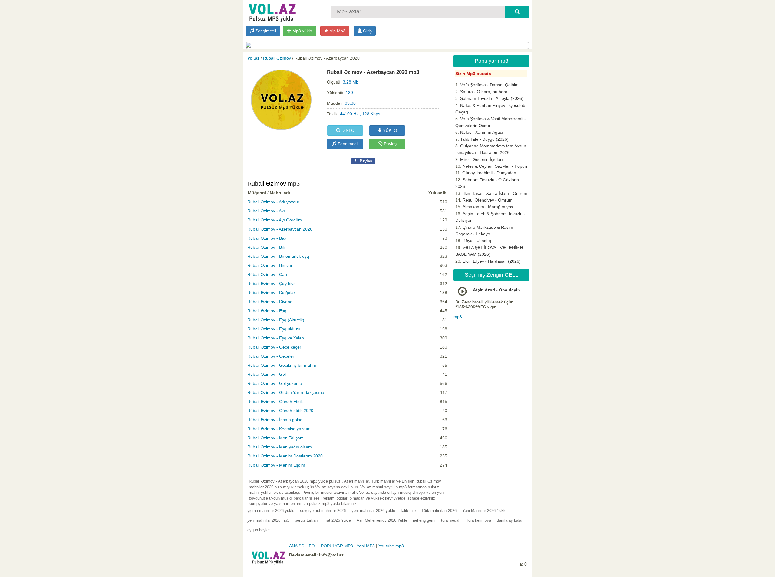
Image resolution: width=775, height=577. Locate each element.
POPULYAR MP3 (337, 545)
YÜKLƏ (389, 130)
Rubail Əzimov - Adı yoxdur (273, 201)
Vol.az (253, 58)
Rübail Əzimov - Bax (266, 238)
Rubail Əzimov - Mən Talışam (275, 437)
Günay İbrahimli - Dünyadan (489, 172)
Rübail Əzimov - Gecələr (270, 356)
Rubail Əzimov (277, 58)
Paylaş (390, 143)
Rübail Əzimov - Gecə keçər (274, 347)
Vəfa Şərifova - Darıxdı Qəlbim (489, 84)
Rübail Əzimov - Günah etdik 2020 (280, 410)
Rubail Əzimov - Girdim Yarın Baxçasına (285, 392)
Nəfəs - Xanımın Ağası (481, 132)
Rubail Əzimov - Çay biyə (271, 283)
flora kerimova (478, 520)
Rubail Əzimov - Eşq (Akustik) (275, 319)
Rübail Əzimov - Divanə (269, 301)
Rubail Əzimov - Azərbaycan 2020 (279, 229)
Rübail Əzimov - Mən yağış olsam (279, 446)
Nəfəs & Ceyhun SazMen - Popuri (495, 166)
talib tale (408, 510)
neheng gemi (424, 520)
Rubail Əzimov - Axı (266, 210)
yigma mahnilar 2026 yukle (270, 510)
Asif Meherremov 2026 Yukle (382, 520)
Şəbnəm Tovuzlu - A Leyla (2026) (491, 98)
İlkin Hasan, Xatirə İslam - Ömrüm (495, 193)
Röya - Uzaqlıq (477, 240)
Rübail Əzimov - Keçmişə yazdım (279, 428)
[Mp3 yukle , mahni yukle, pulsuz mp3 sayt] (271, 11)
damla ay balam (511, 520)
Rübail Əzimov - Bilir (266, 247)
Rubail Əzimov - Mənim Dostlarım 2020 (285, 456)
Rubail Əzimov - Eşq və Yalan (275, 338)
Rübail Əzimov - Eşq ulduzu (273, 328)
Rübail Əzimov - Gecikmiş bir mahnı (281, 365)
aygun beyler (258, 530)
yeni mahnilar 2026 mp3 (268, 520)
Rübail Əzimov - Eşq (266, 310)
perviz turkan (306, 520)
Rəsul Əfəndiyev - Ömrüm (488, 200)
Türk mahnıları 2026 (439, 510)
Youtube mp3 (391, 545)
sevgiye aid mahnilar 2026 (323, 510)
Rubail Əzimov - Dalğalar (271, 292)
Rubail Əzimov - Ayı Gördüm (274, 220)
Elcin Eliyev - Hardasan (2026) (492, 261)
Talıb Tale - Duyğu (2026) (484, 139)
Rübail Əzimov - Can (267, 274)
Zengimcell (265, 30)
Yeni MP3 (366, 545)
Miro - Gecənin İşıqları (481, 159)
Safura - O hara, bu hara (483, 91)
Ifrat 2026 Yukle (337, 520)
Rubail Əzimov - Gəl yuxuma (274, 383)
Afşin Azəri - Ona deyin (496, 289)
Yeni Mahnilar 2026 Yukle (484, 510)
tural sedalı (450, 520)
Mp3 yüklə (301, 30)
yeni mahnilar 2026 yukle (373, 510)
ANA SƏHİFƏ (302, 545)
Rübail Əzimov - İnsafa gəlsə (274, 419)
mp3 (457, 316)
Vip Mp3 (336, 30)
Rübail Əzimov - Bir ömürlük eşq (278, 256)
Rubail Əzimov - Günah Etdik (275, 401)
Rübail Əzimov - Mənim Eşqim (276, 465)
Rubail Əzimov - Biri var (269, 265)
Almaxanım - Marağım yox (488, 206)
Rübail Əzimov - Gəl (266, 374)
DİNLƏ (347, 130)
